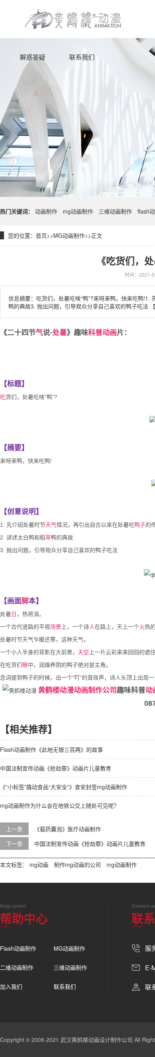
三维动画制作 (115, 211)
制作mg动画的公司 (77, 864)
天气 (50, 525)
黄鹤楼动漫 (56, 690)
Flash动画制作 (18, 948)
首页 (41, 235)
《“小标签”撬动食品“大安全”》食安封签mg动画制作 (63, 787)
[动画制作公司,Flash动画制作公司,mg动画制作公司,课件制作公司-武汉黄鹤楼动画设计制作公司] (73, 19)
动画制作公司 (95, 690)
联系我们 (82, 57)
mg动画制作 (78, 211)
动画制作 (46, 211)
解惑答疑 (32, 57)
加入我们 (11, 986)
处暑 (59, 333)
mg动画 (38, 864)
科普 (95, 333)
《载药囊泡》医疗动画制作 (67, 829)
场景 (55, 627)
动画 (110, 333)
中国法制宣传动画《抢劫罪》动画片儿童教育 (55, 768)
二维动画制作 (16, 967)
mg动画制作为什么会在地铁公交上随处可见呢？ (59, 805)
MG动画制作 (69, 235)
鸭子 (139, 525)
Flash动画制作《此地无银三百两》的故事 (51, 749)
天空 (83, 652)
